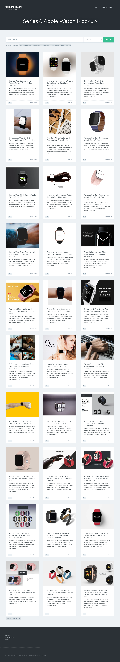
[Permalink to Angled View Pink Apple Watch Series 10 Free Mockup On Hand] (59, 178)
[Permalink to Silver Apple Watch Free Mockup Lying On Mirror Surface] (59, 404)
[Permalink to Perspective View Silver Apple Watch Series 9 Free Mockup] (97, 121)
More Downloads (12, 618)
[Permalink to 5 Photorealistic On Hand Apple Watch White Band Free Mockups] (22, 347)
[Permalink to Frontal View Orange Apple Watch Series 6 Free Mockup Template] (22, 64)
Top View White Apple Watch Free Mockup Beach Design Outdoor (58, 140)
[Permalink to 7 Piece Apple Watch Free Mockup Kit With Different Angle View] (97, 404)
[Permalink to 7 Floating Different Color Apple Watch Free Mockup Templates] (97, 292)
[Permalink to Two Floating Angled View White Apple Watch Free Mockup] (97, 64)
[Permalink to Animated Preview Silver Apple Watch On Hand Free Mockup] (22, 404)
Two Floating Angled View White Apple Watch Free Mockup (94, 83)
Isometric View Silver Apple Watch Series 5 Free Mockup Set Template (60, 592)
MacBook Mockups (66, 45)
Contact (7, 639)
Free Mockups (107, 7)
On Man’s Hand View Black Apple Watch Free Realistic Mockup (95, 366)
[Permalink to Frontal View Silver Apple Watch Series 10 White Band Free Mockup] (59, 64)
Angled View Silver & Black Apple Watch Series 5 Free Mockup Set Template (20, 535)
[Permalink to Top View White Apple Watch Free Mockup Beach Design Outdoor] (59, 121)
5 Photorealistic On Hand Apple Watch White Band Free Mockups (22, 366)
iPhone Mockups (55, 45)
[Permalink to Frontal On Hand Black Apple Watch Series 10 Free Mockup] (59, 292)
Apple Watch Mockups (25, 45)
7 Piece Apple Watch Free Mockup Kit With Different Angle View (95, 423)
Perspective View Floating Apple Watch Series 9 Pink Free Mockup (97, 197)
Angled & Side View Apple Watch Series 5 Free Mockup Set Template (22, 592)
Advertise (7, 635)
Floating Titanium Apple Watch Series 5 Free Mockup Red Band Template (59, 478)
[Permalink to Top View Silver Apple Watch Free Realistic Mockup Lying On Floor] (22, 292)
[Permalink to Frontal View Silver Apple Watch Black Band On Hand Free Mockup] (22, 235)
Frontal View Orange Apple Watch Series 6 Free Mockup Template (20, 83)
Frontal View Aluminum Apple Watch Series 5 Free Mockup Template (96, 535)
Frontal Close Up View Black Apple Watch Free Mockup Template (95, 254)
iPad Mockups (45, 45)
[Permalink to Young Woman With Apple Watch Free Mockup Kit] (59, 347)
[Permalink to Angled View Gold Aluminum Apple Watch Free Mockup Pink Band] (22, 459)
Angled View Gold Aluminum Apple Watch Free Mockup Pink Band (22, 478)
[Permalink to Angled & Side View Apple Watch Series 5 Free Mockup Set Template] (22, 573)
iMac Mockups (36, 45)
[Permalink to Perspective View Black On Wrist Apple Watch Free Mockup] (22, 121)
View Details (33, 102)
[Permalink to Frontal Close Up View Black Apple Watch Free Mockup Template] (97, 235)
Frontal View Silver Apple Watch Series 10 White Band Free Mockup (60, 83)
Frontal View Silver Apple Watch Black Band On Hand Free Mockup (22, 254)
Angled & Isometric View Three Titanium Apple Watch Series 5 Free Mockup (96, 478)
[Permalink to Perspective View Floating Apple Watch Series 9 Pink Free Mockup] (97, 178)
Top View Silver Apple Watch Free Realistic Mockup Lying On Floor (22, 311)
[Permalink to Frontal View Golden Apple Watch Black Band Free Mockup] (59, 235)
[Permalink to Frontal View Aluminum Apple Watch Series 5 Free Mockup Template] (97, 516)
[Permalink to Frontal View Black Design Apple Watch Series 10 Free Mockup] (22, 178)
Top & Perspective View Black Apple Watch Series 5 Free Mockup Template (59, 535)
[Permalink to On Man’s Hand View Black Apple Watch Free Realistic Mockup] (97, 347)
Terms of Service (9, 637)
